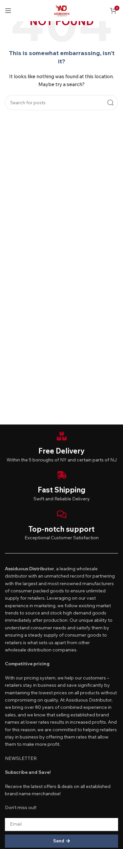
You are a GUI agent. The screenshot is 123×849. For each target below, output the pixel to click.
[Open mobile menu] (8, 10)
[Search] (110, 102)
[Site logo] (62, 10)
